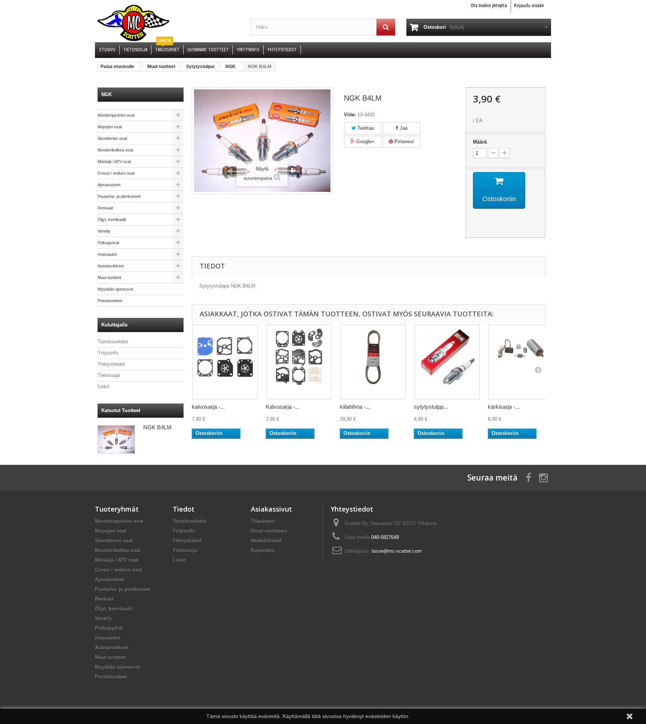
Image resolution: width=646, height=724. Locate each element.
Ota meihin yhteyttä (489, 5)
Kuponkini (263, 550)
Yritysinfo (108, 353)
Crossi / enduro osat (116, 173)
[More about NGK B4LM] (116, 439)
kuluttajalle (114, 325)
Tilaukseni (263, 521)
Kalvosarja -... (282, 407)
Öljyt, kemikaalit (112, 219)
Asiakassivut (271, 508)
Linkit (103, 386)
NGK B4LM (157, 427)
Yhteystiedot (111, 364)
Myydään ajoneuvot (115, 289)
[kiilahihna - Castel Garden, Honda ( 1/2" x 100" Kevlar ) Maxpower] (373, 362)
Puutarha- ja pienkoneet (119, 196)
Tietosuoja (109, 375)
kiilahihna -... (355, 407)
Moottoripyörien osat (116, 115)
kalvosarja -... (208, 407)
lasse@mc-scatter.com (397, 551)
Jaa (402, 128)
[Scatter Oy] (167, 22)
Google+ (365, 141)
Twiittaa (365, 128)
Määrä (480, 142)
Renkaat (105, 208)
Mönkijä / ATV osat (114, 161)
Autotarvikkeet (111, 266)
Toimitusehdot (113, 341)
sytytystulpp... (431, 407)
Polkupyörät (108, 242)
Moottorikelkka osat (115, 150)
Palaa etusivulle (117, 66)
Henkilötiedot (266, 540)
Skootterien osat (112, 138)
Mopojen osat (110, 127)
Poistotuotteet (110, 300)
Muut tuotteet (109, 277)
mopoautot (107, 254)
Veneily (104, 231)
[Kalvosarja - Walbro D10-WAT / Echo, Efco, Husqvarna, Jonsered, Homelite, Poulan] (299, 362)
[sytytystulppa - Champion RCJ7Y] (447, 362)
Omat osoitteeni (269, 531)
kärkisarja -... (504, 407)
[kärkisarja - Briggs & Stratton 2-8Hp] (521, 362)
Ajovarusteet (109, 184)
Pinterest (403, 141)
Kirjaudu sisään (529, 5)
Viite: (350, 114)
